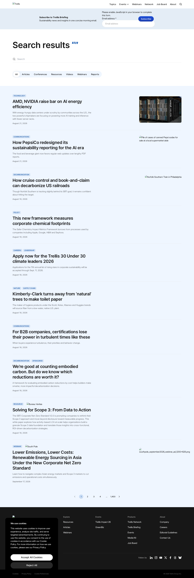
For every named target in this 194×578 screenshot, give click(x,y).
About (173, 4)
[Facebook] (170, 557)
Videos (69, 74)
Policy (17, 212)
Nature (17, 288)
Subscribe (146, 19)
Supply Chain (29, 288)
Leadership (29, 250)
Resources (56, 74)
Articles (26, 74)
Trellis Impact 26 (103, 522)
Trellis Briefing (134, 527)
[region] (31, 545)
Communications (21, 137)
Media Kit (132, 537)
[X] (165, 557)
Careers (17, 250)
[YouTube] (160, 557)
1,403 (113, 496)
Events (122, 4)
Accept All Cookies (31, 557)
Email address (109, 18)
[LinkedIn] (151, 557)
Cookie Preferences (41, 574)
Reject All (31, 565)
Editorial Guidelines (168, 532)
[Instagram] (156, 557)
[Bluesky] (180, 557)
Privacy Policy (26, 574)
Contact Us (165, 537)
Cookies (15, 574)
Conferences (40, 74)
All (16, 74)
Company (164, 522)
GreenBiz (99, 527)
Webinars (137, 4)
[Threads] (175, 557)
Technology (19, 96)
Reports (95, 74)
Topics (112, 4)
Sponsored (37, 361)
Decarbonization (21, 175)
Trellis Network (134, 522)
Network (149, 4)
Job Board (162, 4)
